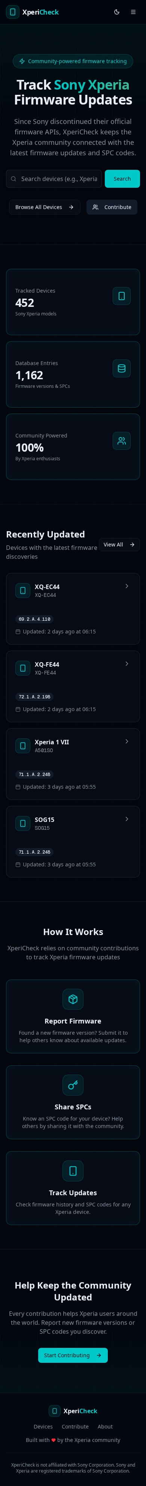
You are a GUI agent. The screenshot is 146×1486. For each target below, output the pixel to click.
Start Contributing (67, 1355)
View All (113, 544)
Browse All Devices (38, 207)
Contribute (117, 207)
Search (122, 178)
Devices (43, 1426)
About (105, 1426)
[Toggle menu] (133, 12)
